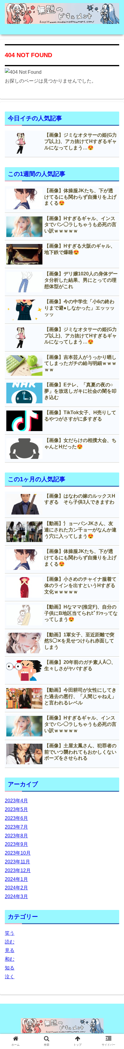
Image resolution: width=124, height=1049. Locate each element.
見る (9, 950)
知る (9, 967)
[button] (111, 700)
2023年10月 (18, 853)
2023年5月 (16, 809)
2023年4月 (16, 800)
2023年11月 (17, 861)
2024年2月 (16, 887)
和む (9, 959)
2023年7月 (16, 827)
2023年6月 (16, 818)
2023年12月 (18, 870)
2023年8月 (16, 835)
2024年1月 (16, 879)
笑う (9, 933)
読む (9, 941)
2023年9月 (16, 844)
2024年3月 (16, 896)
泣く (9, 976)
